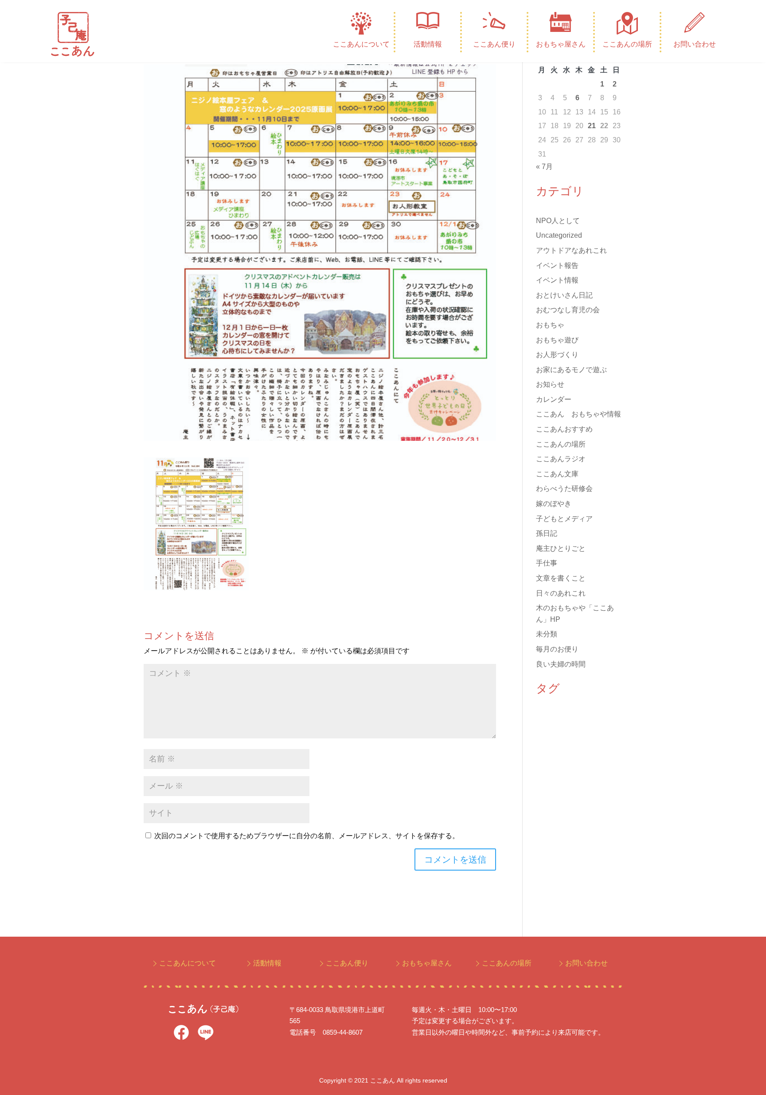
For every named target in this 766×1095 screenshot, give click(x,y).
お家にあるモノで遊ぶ (571, 369)
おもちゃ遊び (557, 340)
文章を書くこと (561, 578)
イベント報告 (557, 265)
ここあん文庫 (557, 474)
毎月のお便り (557, 649)
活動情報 (428, 44)
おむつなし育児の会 (568, 310)
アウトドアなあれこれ (571, 250)
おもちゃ (550, 325)
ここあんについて (361, 44)
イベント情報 (557, 280)
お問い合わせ (694, 44)
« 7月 (544, 166)
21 (592, 126)
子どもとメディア (564, 518)
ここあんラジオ (561, 459)
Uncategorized (559, 235)
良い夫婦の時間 (561, 664)
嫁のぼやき (553, 503)
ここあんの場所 (627, 44)
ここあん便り (494, 44)
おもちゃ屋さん (561, 44)
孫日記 (546, 533)
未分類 (546, 634)
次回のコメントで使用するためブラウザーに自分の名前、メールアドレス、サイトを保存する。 (306, 836)
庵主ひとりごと (561, 548)
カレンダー (553, 399)
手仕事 (546, 563)
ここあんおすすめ (564, 429)
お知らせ (550, 384)
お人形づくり (557, 354)
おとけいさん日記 (564, 295)
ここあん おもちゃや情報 (578, 414)
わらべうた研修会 (564, 488)
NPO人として (558, 220)
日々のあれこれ (561, 593)
